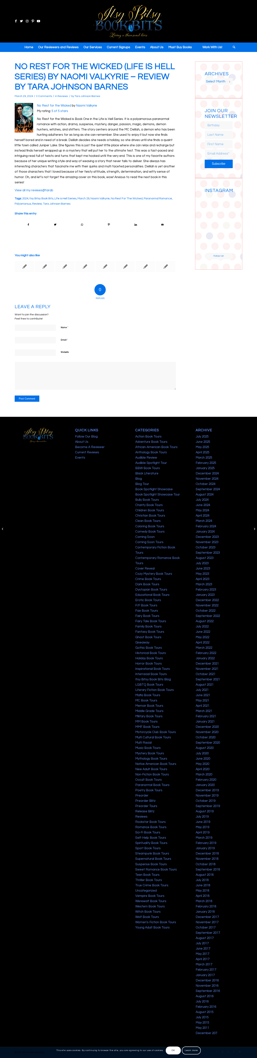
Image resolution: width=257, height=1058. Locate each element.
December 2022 (207, 600)
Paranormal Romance (158, 198)
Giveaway (142, 642)
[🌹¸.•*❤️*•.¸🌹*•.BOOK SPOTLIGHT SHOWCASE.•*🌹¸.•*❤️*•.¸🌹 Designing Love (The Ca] (211, 245)
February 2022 (206, 653)
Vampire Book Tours (149, 896)
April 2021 (202, 705)
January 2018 (205, 911)
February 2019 (206, 843)
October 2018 (205, 864)
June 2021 (203, 695)
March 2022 (204, 647)
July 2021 (202, 690)
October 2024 (205, 484)
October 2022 (205, 610)
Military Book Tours (149, 716)
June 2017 (203, 948)
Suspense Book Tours (151, 864)
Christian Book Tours (150, 515)
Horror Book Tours (148, 663)
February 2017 (206, 969)
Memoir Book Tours (149, 705)
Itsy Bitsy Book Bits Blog (153, 679)
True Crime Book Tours (151, 885)
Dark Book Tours (147, 584)
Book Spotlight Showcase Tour (157, 494)
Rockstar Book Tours (150, 822)
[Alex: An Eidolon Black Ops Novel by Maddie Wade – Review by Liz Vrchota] (85, 266)
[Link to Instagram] (27, 21)
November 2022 (207, 605)
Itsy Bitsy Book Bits (41, 198)
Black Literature (146, 473)
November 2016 (207, 985)
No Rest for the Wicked (54, 105)
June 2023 (203, 568)
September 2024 (208, 489)
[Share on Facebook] (28, 224)
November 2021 (207, 669)
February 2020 (206, 779)
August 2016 (205, 996)
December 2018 (207, 853)
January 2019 (205, 848)
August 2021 (205, 684)
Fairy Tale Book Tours (150, 621)
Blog (138, 478)
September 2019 (208, 806)
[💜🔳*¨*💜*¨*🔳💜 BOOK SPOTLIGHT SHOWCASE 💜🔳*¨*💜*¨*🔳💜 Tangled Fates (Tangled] (226, 231)
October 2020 (205, 737)
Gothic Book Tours (148, 647)
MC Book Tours (146, 700)
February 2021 (206, 716)
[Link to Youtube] (38, 21)
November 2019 (207, 795)
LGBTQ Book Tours (149, 684)
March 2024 (204, 521)
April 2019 (202, 832)
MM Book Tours (146, 721)
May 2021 (202, 700)
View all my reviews (28, 190)
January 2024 (205, 531)
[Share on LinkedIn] (135, 224)
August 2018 (205, 875)
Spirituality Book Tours (151, 843)
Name (64, 327)
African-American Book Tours (156, 447)
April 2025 (202, 452)
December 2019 (207, 790)
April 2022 (202, 642)
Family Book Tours (148, 626)
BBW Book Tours (147, 468)
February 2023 (206, 589)
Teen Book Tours (147, 875)
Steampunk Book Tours (152, 853)
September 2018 (208, 869)
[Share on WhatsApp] (82, 224)
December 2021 (207, 663)
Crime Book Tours (148, 579)
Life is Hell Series (65, 198)
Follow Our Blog (86, 436)
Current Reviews (87, 452)
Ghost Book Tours (148, 637)
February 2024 (206, 526)
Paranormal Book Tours (152, 785)
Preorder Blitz (145, 801)
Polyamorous (23, 203)
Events (80, 457)
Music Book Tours (148, 748)
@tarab (47, 190)
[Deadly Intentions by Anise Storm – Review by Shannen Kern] (105, 266)
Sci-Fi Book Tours (147, 832)
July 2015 (202, 1017)
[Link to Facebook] (16, 21)
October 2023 (205, 547)
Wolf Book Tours (147, 917)
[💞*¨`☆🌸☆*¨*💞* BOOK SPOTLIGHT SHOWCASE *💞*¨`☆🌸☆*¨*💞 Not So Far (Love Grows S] (211, 231)
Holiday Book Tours (149, 658)
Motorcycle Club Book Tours (155, 732)
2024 (25, 198)
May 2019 (202, 827)
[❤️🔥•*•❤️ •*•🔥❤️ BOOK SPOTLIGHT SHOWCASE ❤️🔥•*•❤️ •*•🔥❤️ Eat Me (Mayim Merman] (226, 245)
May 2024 (202, 510)
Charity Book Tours (149, 505)
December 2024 (207, 473)
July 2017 (202, 943)
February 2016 (206, 1006)
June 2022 (203, 631)
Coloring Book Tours (149, 526)
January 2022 (205, 658)
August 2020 (205, 748)
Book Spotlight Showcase (154, 489)
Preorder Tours (146, 806)
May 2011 (202, 1028)
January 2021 (205, 721)
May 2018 (202, 890)
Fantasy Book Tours (149, 631)
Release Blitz (144, 811)
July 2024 (202, 500)
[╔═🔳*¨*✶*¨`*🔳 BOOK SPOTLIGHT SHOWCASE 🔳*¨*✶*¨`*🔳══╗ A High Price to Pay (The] (211, 216)
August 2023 (205, 558)
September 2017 (208, 933)
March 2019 (204, 837)
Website (65, 352)
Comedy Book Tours (150, 531)
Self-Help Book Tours (150, 837)
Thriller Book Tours (148, 880)
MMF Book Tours (147, 727)
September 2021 (208, 679)
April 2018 (202, 896)
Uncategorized (146, 890)
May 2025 (202, 447)
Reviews (63, 96)
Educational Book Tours (152, 595)
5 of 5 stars (60, 111)
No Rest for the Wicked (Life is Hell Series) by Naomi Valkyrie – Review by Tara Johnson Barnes (95, 76)
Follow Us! (219, 256)
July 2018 (202, 880)
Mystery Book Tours (149, 753)
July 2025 (202, 436)
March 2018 (204, 901)
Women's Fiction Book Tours (155, 922)
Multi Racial (143, 742)
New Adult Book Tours (151, 769)
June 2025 (203, 442)
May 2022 (202, 637)
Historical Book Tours (150, 653)
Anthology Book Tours (151, 452)
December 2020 (207, 727)
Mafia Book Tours (147, 695)
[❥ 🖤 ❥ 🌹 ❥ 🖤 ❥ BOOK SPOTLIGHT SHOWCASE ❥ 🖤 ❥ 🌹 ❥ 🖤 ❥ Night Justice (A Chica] (226, 201)
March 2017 (204, 964)
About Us (81, 442)
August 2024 (205, 494)
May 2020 (202, 764)
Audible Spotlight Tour (151, 463)
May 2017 (202, 954)
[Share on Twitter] (55, 224)
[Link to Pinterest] (33, 21)
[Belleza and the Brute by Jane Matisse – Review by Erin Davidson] (145, 266)
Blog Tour (142, 484)
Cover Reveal (145, 568)
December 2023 (207, 537)
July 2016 (202, 1001)
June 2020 (203, 758)
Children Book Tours (149, 510)
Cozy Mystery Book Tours (153, 573)
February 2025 (206, 463)
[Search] (232, 47)
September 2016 (208, 991)
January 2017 (205, 975)
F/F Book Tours (146, 605)
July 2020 (202, 753)
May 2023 (202, 573)
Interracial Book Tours (151, 674)
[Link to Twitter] (21, 21)
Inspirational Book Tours (152, 669)
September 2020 (208, 742)
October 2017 (205, 927)
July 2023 (202, 563)
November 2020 (207, 732)
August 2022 (205, 621)
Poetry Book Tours (148, 790)
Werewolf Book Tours (150, 901)
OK (173, 1050)
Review (37, 203)
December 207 (206, 1033)
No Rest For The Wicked (127, 198)
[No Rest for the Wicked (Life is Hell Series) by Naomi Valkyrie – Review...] (3, 529)
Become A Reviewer (90, 447)
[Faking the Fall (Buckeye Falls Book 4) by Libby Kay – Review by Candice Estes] (165, 266)
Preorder (141, 795)
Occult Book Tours (148, 779)
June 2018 (203, 885)
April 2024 (202, 515)
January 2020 (205, 785)
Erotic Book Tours (148, 600)
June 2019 (203, 822)
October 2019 (205, 801)
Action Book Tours (148, 436)
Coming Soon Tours (149, 542)
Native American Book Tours (155, 764)
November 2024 (207, 478)
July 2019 (202, 816)
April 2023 (202, 579)
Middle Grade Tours (149, 711)
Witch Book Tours (148, 911)
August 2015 (205, 1012)
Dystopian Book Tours (151, 589)
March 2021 (204, 711)
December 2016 (207, 980)
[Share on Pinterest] (109, 224)
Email (64, 339)
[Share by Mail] (162, 224)
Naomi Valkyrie (86, 105)
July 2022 (202, 626)
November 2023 (207, 542)
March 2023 (204, 584)
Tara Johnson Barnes (87, 96)
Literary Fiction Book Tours (154, 690)
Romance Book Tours (151, 827)
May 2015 (202, 1022)
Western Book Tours (150, 906)
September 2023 (208, 552)
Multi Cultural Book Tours (153, 737)
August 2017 (205, 938)
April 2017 (202, 959)
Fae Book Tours (146, 610)
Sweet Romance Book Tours (156, 869)
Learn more (191, 1050)
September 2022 (208, 616)
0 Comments (44, 96)
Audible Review (146, 457)
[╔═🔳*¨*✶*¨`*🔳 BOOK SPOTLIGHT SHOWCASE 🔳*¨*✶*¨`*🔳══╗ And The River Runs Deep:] (211, 201)
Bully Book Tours (147, 500)
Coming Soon (145, 537)
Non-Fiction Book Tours (152, 774)
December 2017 (207, 917)
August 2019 (205, 811)
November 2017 (207, 922)
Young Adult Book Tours (152, 927)
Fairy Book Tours (147, 616)
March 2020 (204, 774)
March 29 (83, 198)
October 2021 (205, 674)
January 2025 (205, 468)
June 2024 (203, 505)
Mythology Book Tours (151, 758)
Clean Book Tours (148, 521)
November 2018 (207, 859)
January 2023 (205, 595)
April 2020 (202, 769)
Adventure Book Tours (151, 442)
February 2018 (206, 906)
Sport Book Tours (148, 848)
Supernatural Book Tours (153, 859)
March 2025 (204, 457)
